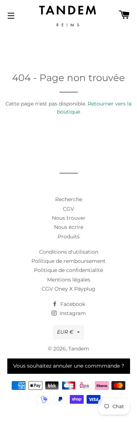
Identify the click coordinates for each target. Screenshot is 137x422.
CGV (68, 209)
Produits (69, 236)
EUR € (65, 332)
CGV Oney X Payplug (68, 288)
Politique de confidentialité (68, 270)
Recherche (68, 199)
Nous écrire (68, 227)
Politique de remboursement (68, 261)
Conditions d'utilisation (68, 252)
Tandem (78, 348)
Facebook (72, 304)
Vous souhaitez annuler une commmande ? (68, 365)
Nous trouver (68, 218)
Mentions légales (68, 279)
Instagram (72, 313)
